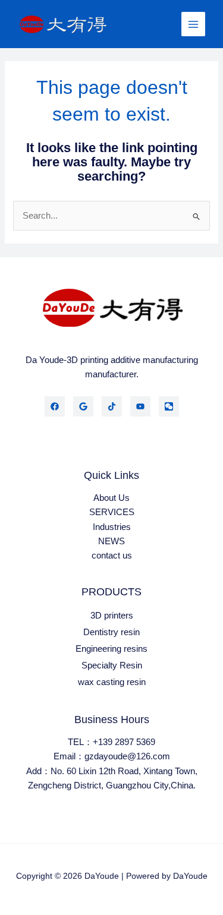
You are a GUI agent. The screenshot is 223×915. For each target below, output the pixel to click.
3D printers (111, 615)
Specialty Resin (111, 665)
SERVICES (111, 512)
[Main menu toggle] (193, 24)
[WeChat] (169, 406)
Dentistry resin (111, 632)
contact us (112, 555)
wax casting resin (112, 682)
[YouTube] (140, 406)
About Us (111, 498)
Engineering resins (111, 649)
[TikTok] (112, 406)
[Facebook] (55, 406)
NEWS (111, 541)
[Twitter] (83, 406)
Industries (112, 527)
